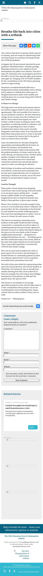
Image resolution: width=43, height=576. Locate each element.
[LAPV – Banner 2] (21, 22)
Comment (8, 329)
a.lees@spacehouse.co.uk (21, 546)
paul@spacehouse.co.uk (30, 542)
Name (7, 353)
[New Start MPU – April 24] (21, 477)
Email (7, 360)
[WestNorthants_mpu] (21, 503)
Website (7, 367)
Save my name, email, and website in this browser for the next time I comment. (22, 375)
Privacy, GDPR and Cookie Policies (28, 572)
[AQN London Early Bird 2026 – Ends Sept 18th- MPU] (21, 451)
